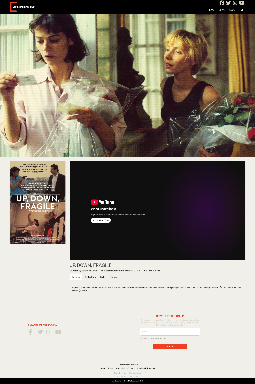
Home (102, 368)
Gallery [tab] (103, 277)
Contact (131, 368)
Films (211, 9)
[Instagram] (235, 3)
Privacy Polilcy (135, 373)
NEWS (221, 9)
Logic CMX (139, 381)
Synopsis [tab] (76, 277)
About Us (120, 368)
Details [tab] (114, 277)
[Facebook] (222, 3)
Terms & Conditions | (122, 373)
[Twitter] (228, 3)
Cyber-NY (127, 381)
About (233, 9)
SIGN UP (170, 346)
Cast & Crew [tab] (90, 277)
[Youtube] (242, 3)
